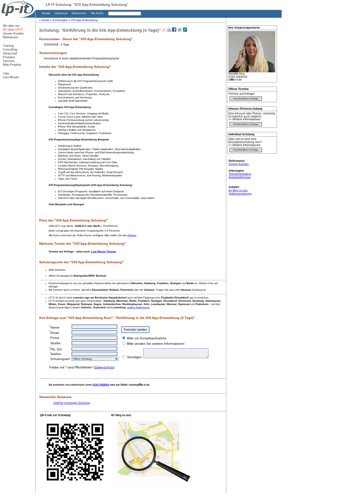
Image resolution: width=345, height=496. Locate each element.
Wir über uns (11, 25)
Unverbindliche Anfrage (245, 98)
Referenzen (10, 37)
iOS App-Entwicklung (84, 20)
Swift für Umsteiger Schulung (71, 403)
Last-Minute (11, 77)
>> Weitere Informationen (244, 119)
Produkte (9, 57)
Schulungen (60, 20)
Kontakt (46, 13)
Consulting (10, 49)
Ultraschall (10, 53)
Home (46, 20)
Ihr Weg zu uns (238, 190)
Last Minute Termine (103, 251)
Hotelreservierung (240, 193)
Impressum (61, 13)
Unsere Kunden (239, 164)
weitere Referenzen (138, 307)
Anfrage (131, 235)
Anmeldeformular (240, 177)
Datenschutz (79, 13)
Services (9, 61)
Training (8, 45)
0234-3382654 (100, 384)
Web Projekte (12, 64)
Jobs (6, 73)
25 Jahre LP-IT (13, 29)
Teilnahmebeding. (240, 174)
